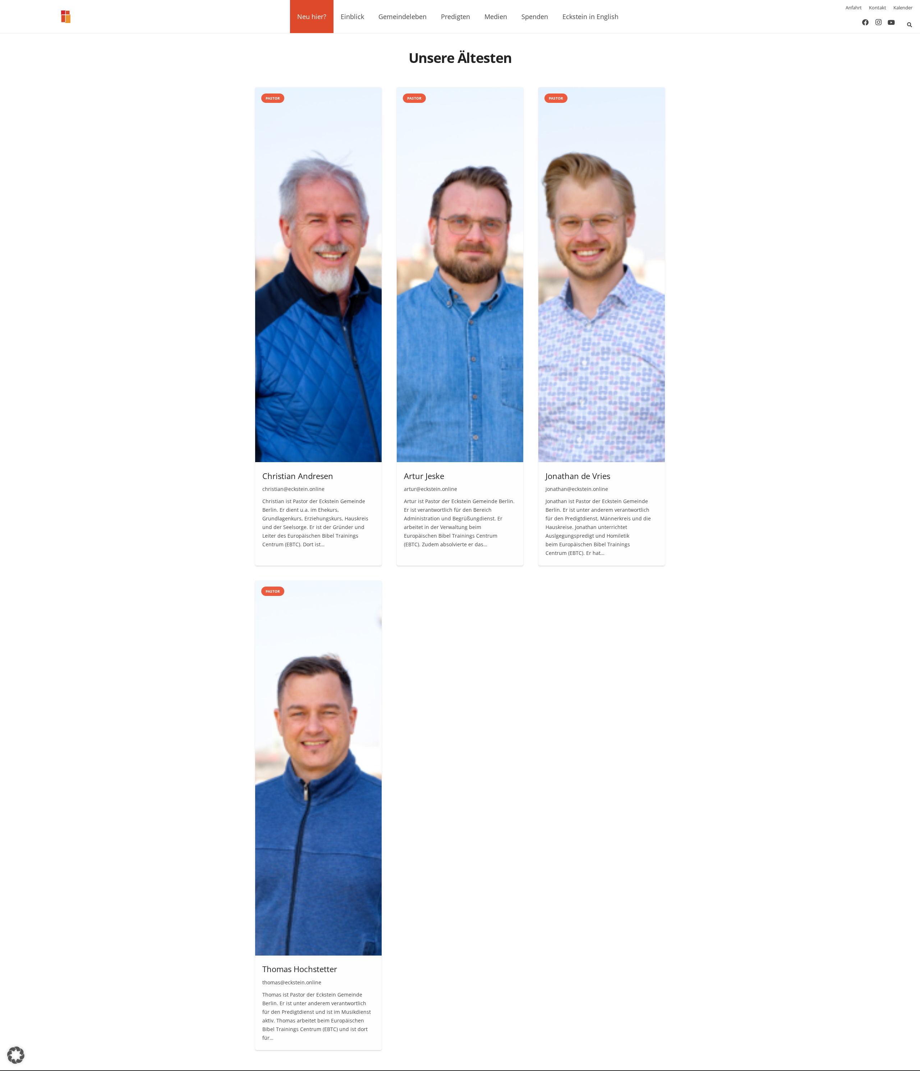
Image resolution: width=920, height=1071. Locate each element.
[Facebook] (865, 22)
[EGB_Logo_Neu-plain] (65, 16)
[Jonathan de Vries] (601, 326)
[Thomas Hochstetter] (318, 815)
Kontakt (877, 7)
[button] (330, 16)
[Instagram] (878, 22)
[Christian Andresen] (318, 326)
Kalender (902, 7)
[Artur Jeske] (460, 326)
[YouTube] (891, 22)
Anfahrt (854, 7)
